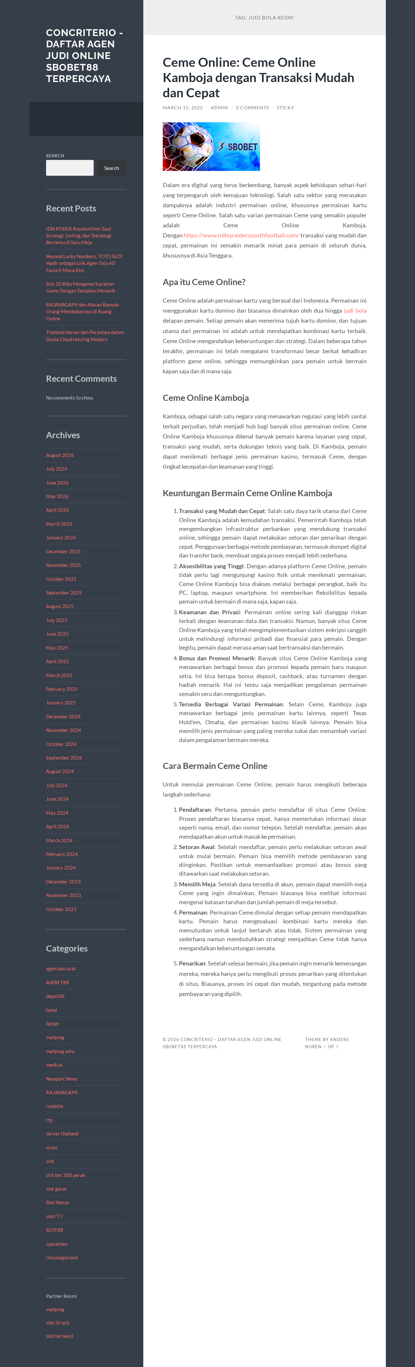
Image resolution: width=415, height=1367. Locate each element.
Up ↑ (333, 1046)
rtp (49, 1120)
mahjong (55, 1037)
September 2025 (64, 592)
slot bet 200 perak (65, 1175)
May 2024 (57, 813)
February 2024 (62, 854)
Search (55, 155)
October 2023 (61, 909)
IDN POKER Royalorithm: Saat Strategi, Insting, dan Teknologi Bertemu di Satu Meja (79, 236)
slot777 (54, 1216)
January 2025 (61, 702)
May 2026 (57, 496)
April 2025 (57, 661)
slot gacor (56, 1189)
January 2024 (61, 867)
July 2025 (56, 620)
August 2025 (60, 606)
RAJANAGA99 (61, 1092)
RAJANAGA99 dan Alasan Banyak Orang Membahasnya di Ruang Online (82, 311)
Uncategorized (61, 1257)
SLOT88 (54, 1230)
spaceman (56, 1244)
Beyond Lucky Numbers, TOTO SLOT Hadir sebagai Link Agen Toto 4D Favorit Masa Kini (84, 263)
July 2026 (56, 469)
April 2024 (57, 826)
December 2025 (63, 551)
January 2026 (61, 537)
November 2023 (63, 895)
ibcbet (52, 1023)
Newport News (62, 1079)
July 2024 (56, 785)
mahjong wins (60, 1051)
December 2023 (63, 881)
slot (50, 1161)
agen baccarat (61, 968)
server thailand (62, 1133)
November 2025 (63, 565)
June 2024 (57, 799)
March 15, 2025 (183, 107)
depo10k (55, 996)
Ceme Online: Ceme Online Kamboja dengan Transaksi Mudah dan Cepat (258, 77)
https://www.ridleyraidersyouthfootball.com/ (241, 235)
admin (219, 107)
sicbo (51, 1147)
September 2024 (64, 758)
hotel (51, 1010)
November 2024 (63, 730)
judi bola (355, 310)
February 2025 (62, 689)
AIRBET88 (57, 982)
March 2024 (59, 840)
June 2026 (57, 483)
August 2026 (60, 455)
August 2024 (60, 771)
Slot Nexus (57, 1202)
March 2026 (59, 524)
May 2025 (57, 648)
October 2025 (61, 579)
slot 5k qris (58, 1322)
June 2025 (57, 634)
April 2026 (57, 510)
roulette (55, 1106)
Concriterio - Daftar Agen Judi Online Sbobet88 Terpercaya (85, 56)
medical (54, 1065)
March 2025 (59, 675)
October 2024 (61, 744)
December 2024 (63, 716)
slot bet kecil (59, 1336)
